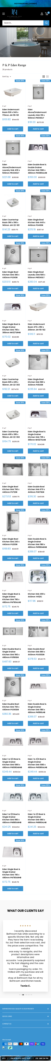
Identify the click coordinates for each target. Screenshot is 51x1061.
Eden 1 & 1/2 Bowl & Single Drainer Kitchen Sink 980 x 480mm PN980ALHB (37, 818)
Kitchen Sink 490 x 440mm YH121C (36, 595)
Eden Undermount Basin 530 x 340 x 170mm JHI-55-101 (10, 112)
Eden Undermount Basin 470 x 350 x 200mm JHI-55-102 (36, 327)
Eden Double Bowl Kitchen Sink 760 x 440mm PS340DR (10, 707)
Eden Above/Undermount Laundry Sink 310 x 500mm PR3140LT (37, 113)
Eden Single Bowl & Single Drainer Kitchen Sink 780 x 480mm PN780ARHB (11, 873)
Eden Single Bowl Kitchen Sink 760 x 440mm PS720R (10, 489)
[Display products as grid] (44, 76)
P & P (4, 106)
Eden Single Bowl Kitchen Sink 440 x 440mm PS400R (36, 222)
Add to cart (12, 129)
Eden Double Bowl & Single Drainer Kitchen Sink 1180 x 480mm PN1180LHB (37, 708)
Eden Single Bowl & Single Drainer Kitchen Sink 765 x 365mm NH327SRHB (11, 328)
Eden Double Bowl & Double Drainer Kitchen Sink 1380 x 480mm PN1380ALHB (37, 168)
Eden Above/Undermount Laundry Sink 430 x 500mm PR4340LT (11, 168)
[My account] (42, 13)
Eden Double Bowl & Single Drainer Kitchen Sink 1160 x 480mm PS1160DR (11, 653)
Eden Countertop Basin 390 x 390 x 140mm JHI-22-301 (10, 222)
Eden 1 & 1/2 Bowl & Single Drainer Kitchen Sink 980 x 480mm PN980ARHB (11, 818)
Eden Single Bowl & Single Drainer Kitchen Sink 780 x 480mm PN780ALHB (11, 598)
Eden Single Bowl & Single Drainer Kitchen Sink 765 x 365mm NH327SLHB (37, 435)
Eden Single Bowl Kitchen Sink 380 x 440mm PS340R (10, 275)
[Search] (46, 23)
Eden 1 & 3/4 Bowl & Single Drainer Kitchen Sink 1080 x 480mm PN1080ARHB (12, 763)
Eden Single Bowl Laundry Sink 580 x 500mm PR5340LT (36, 275)
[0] (46, 13)
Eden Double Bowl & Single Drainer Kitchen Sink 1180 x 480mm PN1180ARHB (37, 543)
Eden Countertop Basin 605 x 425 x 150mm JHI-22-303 (11, 382)
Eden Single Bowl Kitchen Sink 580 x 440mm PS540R (36, 382)
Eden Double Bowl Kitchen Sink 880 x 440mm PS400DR (36, 652)
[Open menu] (3, 14)
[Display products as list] (47, 76)
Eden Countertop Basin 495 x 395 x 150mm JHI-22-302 (11, 434)
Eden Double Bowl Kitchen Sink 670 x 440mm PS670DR (36, 489)
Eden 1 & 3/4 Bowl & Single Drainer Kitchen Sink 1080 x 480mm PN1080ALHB (37, 763)
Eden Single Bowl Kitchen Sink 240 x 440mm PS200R (10, 542)
